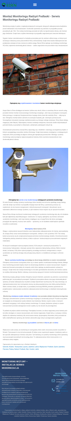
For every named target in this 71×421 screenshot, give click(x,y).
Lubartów (31, 347)
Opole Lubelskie (59, 347)
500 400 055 (63, 386)
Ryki (27, 349)
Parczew (5, 349)
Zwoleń (31, 349)
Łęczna (25, 347)
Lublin (37, 349)
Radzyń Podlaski (19, 349)
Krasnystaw (18, 347)
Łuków (37, 347)
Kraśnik (11, 347)
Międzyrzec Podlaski (46, 347)
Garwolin (5, 347)
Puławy (11, 349)
